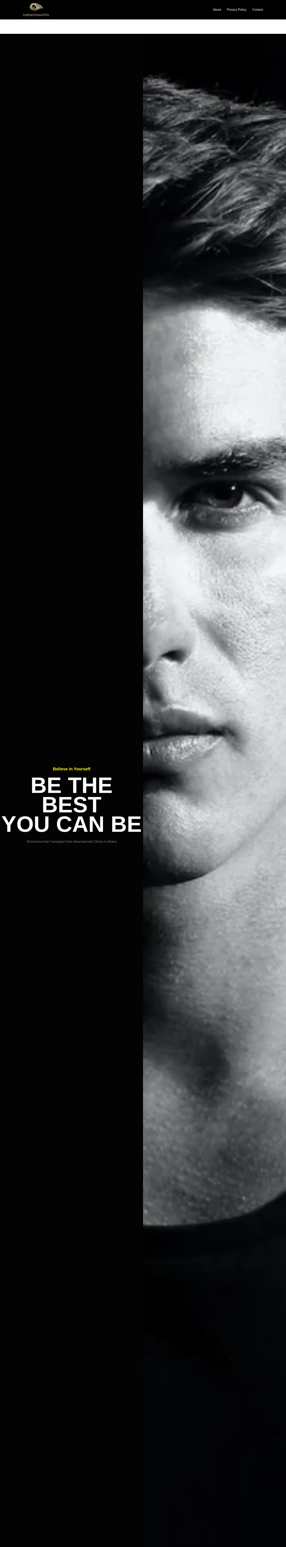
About (217, 9)
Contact (257, 9)
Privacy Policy (237, 9)
